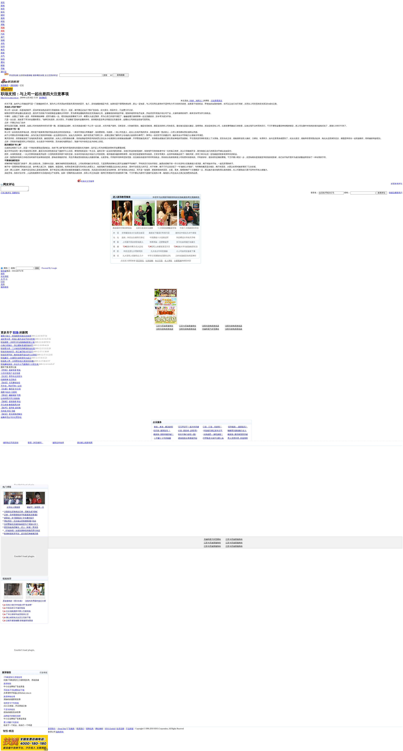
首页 (3, 2)
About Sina (61, 729)
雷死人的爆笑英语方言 (160, 247)
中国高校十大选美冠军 (159, 237)
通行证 (3, 72)
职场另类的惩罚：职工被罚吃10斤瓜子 (17, 352)
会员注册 (120, 729)
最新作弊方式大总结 (134, 247)
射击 (19, 401)
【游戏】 (4, 401)
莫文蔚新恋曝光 (15, 414)
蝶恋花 (11, 389)
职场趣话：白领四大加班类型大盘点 (16, 358)
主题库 (14, 392)
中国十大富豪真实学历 (189, 228)
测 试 (116, 256)
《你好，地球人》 (195, 101)
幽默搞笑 (12, 395)
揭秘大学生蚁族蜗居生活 (187, 247)
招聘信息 (90, 729)
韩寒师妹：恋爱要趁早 (159, 242)
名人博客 (168, 261)
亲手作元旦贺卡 (15, 376)
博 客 (116, 242)
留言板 (3, 271)
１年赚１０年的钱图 (162, 438)
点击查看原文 (216, 101)
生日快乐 (12, 379)
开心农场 (4, 405)
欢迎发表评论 (396, 184)
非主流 (18, 389)
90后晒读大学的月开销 (185, 237)
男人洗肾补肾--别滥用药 (238, 438)
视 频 (116, 247)
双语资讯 (140, 261)
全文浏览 (4, 276)
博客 (3, 24)
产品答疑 (129, 729)
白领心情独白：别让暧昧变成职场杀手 (17, 345)
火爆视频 (178, 261)
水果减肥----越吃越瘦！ (213, 434)
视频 (3, 28)
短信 (3, 59)
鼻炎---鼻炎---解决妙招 (163, 427)
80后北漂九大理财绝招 (133, 251)
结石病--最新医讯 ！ (161, 431)
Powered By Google (49, 268)
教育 (3, 50)
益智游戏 (12, 401)
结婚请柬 (4, 379)
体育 (3, 9)
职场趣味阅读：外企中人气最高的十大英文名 (20, 364)
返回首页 (4, 287)
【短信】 (4, 383)
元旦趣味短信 (14, 383)
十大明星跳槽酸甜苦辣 (166, 228)
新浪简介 (52, 729)
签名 (19, 370)
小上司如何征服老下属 (185, 251)
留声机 (11, 408)
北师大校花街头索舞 (144, 228)
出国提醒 (149, 261)
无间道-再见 (6, 411)
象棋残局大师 (14, 405)
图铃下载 (4, 367)
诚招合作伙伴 (58, 442)
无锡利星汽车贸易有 (210, 329)
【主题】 (4, 389)
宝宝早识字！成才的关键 (188, 427)
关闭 (3, 284)
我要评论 (10, 193)
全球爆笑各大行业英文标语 (133, 233)
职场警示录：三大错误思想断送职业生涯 (18, 348)
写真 (19, 395)
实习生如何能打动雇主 (185, 242)
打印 (3, 282)
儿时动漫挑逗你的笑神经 (185, 256)
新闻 (3, 6)
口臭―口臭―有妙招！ (212, 427)
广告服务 (71, 729)
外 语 (116, 233)
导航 (3, 68)
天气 (3, 56)
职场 (16, 332)
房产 (3, 37)
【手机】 (4, 370)
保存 (3, 274)
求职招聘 (14, 85)
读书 (3, 46)
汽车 (3, 34)
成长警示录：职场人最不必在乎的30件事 (18, 339)
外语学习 (156, 197)
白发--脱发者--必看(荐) (187, 431)
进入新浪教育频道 (122, 197)
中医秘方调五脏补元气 (212, 431)
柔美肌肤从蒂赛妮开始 (187, 438)
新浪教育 (4, 85)
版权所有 (60, 732)
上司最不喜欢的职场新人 (133, 242)
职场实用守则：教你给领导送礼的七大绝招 (19, 355)
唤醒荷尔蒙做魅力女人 (237, 431)
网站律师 (99, 729)
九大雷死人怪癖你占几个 (133, 256)
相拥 (3, 392)
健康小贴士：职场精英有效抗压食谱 (16, 336)
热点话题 (159, 261)
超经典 (18, 408)
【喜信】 (4, 395)
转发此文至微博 (87, 181)
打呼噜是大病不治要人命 (213, 438)
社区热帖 (180, 197)
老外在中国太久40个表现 (185, 233)
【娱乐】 (4, 414)
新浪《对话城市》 (35, 442)
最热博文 (187, 197)
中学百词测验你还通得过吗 (159, 256)
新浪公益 (12, 367)
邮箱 (3, 65)
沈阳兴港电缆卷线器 (210, 326)
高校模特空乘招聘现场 (122, 228)
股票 (3, 18)
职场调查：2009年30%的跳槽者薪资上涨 (17, 342)
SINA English (110, 729)
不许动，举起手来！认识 (11, 386)
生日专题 (16, 373)
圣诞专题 (12, 370)
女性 (3, 43)
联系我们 (80, 729)
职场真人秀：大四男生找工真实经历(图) (17, 361)
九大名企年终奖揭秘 (159, 251)
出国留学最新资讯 (168, 197)
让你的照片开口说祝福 (10, 398)
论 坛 (116, 237)
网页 (6, 268)
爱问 (3, 62)
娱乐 (3, 12)
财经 (3, 15)
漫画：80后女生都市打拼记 (133, 237)
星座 (3, 53)
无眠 (13, 411)
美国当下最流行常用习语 (159, 233)
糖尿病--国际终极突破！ (163, 434)
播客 (3, 31)
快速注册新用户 (395, 193)
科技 (3, 21)
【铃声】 (4, 408)
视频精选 (195, 197)
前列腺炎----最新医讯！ (238, 427)
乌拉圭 (8, 392)
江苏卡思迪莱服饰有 (164, 326)
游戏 (3, 40)
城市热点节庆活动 (10, 442)
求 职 (116, 251)
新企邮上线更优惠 (84, 442)
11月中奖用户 (6, 373)
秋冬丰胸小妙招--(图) (187, 434)
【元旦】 (4, 376)
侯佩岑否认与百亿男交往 (11, 417)
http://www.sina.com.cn (9, 98)
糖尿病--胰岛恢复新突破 (238, 434)
